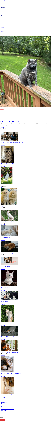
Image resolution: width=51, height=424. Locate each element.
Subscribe (2, 420)
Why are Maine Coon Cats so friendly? (7, 163)
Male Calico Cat (3, 0)
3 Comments (3, 208)
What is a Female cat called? (5, 287)
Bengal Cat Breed (4, 402)
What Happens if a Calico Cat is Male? (7, 336)
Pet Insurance (2, 31)
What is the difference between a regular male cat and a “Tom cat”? (11, 253)
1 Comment (3, 240)
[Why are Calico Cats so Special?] (6, 183)
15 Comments (3, 304)
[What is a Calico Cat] (9, 300)
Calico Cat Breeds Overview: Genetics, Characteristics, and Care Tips (12, 403)
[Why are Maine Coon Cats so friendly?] (7, 162)
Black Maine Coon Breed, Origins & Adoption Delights (10, 121)
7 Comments (3, 397)
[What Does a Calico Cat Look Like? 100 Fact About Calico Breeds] (7, 372)
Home (2, 407)
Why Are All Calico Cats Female (6, 206)
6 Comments (3, 166)
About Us (2, 400)
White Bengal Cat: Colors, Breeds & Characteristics (9, 221)
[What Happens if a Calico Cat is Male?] (9, 335)
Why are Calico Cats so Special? (6, 184)
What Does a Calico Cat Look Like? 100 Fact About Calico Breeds (11, 373)
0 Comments (3, 145)
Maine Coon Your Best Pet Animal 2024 (7, 409)
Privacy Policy (3, 411)
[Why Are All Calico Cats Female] (9, 204)
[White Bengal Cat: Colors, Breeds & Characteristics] (9, 220)
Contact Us (3, 406)
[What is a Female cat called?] (9, 286)
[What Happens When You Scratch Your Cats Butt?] (7, 321)
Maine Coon (2, 109)
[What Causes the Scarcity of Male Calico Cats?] (7, 393)
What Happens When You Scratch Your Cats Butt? (9, 322)
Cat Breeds (2, 27)
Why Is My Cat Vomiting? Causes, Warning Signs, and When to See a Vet (12, 142)
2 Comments (2, 127)
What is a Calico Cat (4, 301)
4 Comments (3, 290)
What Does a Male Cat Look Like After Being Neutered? (10, 352)
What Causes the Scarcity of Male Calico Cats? (8, 394)
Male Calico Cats (4, 410)
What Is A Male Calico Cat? (5, 266)
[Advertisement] (25, 115)
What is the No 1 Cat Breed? (5, 237)
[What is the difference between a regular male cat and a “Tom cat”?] (9, 251)
